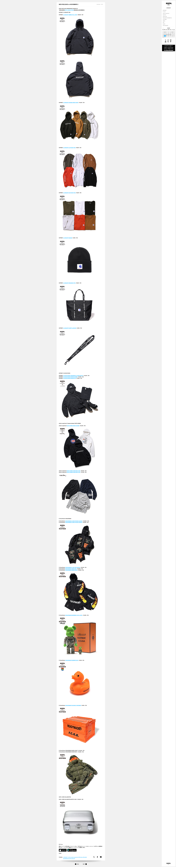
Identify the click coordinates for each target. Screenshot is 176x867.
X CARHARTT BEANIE (67, 237)
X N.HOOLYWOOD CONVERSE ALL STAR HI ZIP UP (73, 375)
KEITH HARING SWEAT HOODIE (73, 425)
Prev (78, 864)
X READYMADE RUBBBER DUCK (72, 660)
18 (166, 34)
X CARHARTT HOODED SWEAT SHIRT (70, 102)
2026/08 (168, 28)
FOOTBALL (165, 19)
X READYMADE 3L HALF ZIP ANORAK (72, 567)
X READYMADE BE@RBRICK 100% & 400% (74, 615)
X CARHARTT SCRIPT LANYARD (69, 328)
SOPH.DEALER (72, 858)
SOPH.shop (80, 857)
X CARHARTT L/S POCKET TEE (69, 147)
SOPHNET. (65, 857)
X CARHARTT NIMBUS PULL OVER (70, 14)
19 (168, 34)
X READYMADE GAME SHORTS (71, 570)
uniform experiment (74, 857)
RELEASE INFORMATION (167, 17)
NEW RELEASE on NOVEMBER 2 (68, 4)
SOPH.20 (164, 14)
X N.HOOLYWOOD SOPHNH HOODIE (70, 376)
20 (170, 34)
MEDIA (164, 20)
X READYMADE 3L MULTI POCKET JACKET (73, 521)
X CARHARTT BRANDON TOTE (69, 283)
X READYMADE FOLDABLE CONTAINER (73, 705)
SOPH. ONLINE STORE (69, 10)
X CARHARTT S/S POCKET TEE (69, 192)
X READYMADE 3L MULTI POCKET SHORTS (73, 522)
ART (163, 22)
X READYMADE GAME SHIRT (71, 568)
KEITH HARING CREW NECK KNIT (73, 470)
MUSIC (164, 23)
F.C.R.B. (69, 857)
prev (163, 28)
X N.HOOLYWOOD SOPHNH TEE (69, 378)
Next (84, 864)
